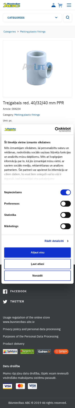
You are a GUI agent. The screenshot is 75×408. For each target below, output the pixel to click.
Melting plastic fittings (33, 31)
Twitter (17, 301)
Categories (16, 18)
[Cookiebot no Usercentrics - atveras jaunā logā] (55, 129)
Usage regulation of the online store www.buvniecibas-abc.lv (26, 320)
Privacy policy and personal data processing (31, 329)
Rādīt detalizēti (54, 240)
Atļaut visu (37, 252)
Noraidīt (37, 275)
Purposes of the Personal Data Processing (30, 336)
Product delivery (13, 344)
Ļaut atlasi (37, 263)
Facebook (18, 291)
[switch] (65, 204)
